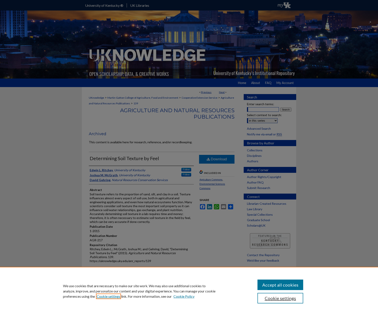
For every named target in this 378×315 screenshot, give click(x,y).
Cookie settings (108, 296)
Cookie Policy (183, 296)
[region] (189, 291)
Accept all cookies (280, 284)
